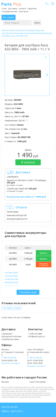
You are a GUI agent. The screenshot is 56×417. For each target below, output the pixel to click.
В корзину (28, 162)
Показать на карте (10, 363)
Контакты (23, 11)
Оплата (22, 8)
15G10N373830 (11, 276)
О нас (4, 8)
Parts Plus (11, 4)
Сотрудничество (9, 11)
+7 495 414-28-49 (8, 357)
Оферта (5, 411)
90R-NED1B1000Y (12, 286)
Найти (37, 22)
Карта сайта (17, 411)
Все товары (8, 17)
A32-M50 (13, 253)
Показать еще (28, 292)
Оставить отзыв (11, 308)
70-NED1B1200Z (12, 279)
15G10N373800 (11, 272)
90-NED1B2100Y (11, 282)
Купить (43, 252)
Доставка (12, 8)
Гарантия (31, 8)
